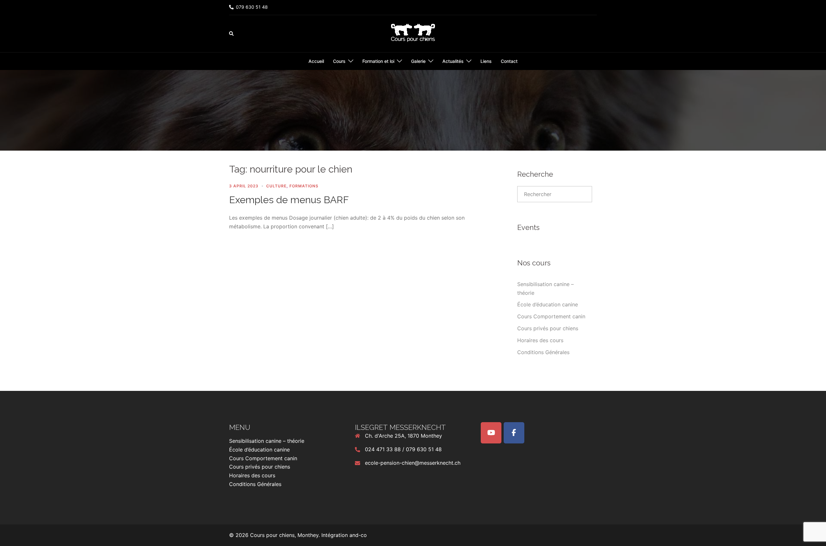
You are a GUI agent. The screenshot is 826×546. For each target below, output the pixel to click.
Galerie (418, 61)
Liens (486, 61)
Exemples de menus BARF (289, 199)
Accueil (316, 61)
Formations (303, 186)
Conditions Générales (543, 352)
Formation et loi (378, 61)
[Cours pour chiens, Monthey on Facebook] (514, 432)
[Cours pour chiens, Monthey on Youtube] (491, 432)
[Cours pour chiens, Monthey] (413, 33)
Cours (339, 61)
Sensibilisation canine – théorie (266, 441)
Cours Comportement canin (551, 316)
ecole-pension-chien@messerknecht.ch (412, 463)
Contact (509, 61)
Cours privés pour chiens (547, 328)
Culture (276, 186)
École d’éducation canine (547, 304)
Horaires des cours (540, 340)
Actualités (453, 61)
